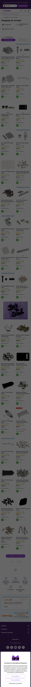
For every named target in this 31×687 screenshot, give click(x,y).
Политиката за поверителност (15, 672)
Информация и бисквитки (15, 683)
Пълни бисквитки (15, 680)
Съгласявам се (15, 676)
